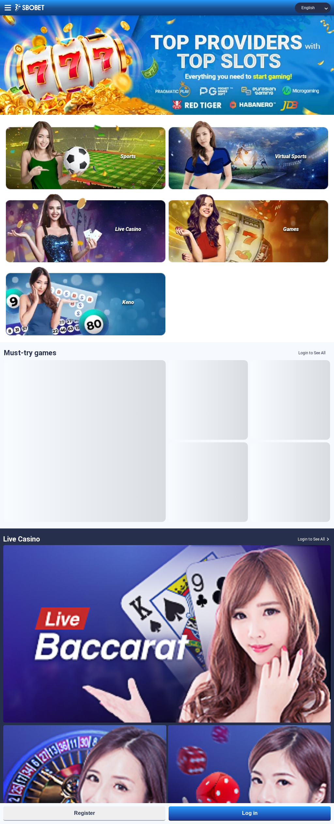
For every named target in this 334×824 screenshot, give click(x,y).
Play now (84, 440)
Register (84, 813)
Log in (250, 813)
